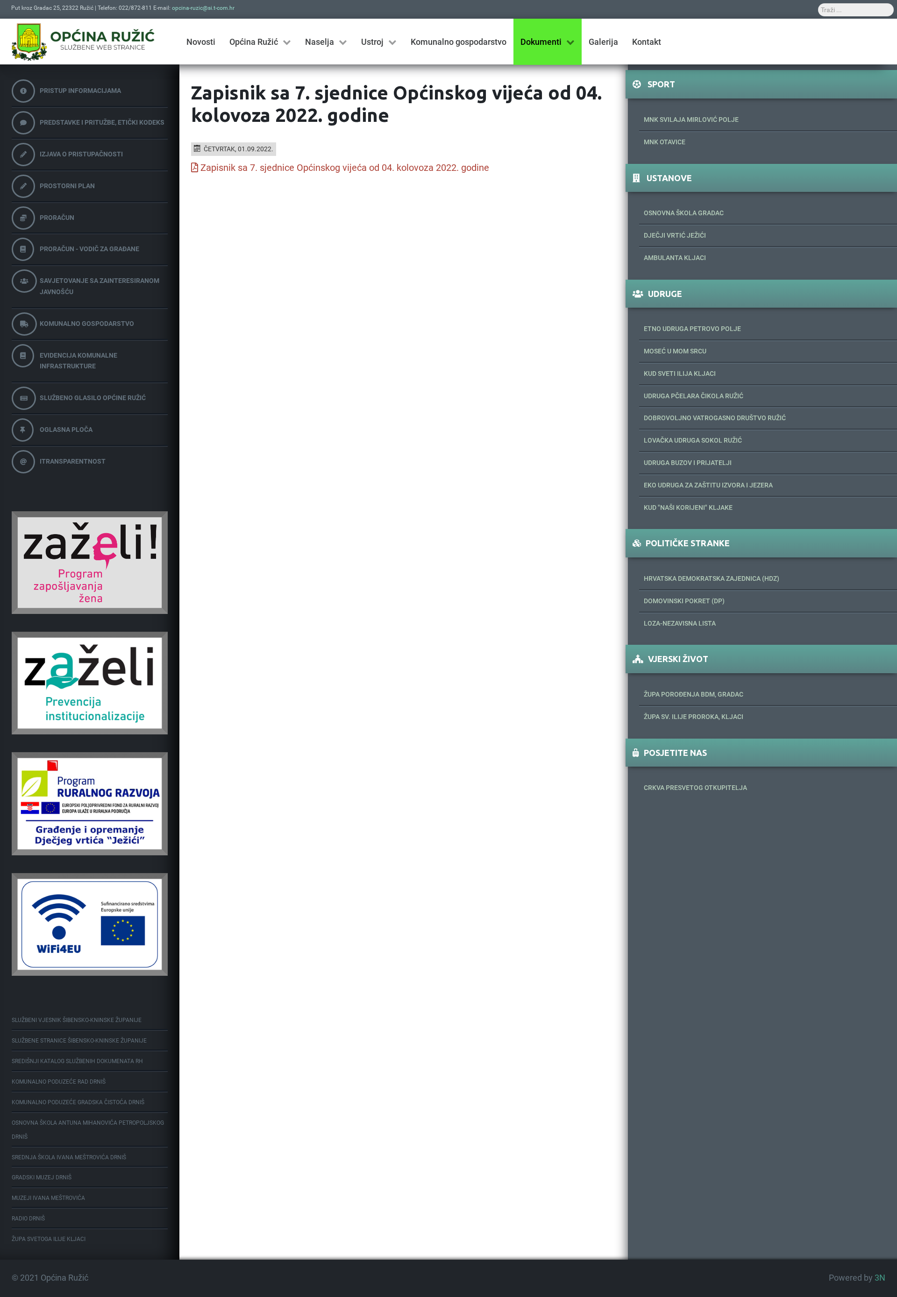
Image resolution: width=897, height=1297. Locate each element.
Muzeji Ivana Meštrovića (48, 1198)
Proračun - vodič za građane (89, 249)
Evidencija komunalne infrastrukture (78, 361)
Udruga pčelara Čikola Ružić (693, 396)
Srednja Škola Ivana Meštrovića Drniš (69, 1157)
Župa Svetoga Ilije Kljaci (48, 1239)
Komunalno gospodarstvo (87, 323)
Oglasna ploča (66, 429)
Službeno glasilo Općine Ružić (93, 398)
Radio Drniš (28, 1218)
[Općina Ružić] (83, 41)
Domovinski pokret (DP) (684, 601)
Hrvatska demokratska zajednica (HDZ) (711, 578)
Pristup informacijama (80, 90)
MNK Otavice (664, 142)
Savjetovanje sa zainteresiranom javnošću (99, 286)
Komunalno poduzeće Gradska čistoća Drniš (78, 1102)
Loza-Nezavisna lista (680, 623)
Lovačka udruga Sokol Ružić (693, 440)
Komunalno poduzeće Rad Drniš (59, 1081)
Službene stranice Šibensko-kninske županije (79, 1040)
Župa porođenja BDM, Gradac (693, 694)
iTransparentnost (73, 461)
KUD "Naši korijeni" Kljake (688, 507)
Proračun (57, 217)
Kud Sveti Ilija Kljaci (680, 373)
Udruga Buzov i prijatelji (688, 462)
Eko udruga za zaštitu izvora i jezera (708, 485)
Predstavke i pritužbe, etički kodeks (102, 122)
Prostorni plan (67, 186)
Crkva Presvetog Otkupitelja (695, 787)
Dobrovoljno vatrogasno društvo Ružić (715, 418)
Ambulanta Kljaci (675, 257)
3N (880, 1278)
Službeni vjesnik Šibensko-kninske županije (77, 1020)
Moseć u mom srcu (675, 351)
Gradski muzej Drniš (41, 1177)
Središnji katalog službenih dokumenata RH (77, 1061)
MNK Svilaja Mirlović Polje (691, 119)
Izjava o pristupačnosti (81, 154)
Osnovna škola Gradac (684, 213)
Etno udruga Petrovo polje (692, 328)
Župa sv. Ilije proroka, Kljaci (693, 716)
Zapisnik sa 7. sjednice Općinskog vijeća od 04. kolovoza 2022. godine (344, 167)
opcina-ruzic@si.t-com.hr (203, 8)
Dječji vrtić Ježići (675, 235)
